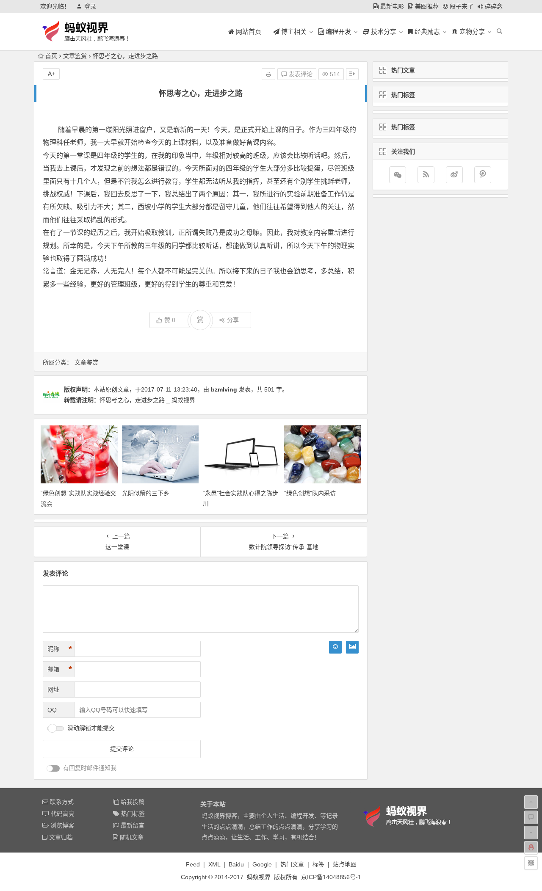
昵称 (59, 649)
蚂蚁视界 (259, 877)
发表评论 (299, 74)
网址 (53, 689)
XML (214, 864)
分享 (233, 320)
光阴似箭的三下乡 (145, 493)
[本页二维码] (531, 863)
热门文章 (292, 864)
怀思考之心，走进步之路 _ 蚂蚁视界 (147, 400)
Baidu (236, 864)
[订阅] (426, 174)
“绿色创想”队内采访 (310, 493)
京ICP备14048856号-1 (331, 877)
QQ (52, 709)
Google (262, 864)
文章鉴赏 (75, 55)
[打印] (268, 74)
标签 (318, 864)
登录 (90, 6)
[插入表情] (335, 647)
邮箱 (59, 669)
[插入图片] (352, 647)
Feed (193, 864)
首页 (51, 55)
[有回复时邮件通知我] (53, 768)
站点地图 (345, 864)
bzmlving (224, 389)
